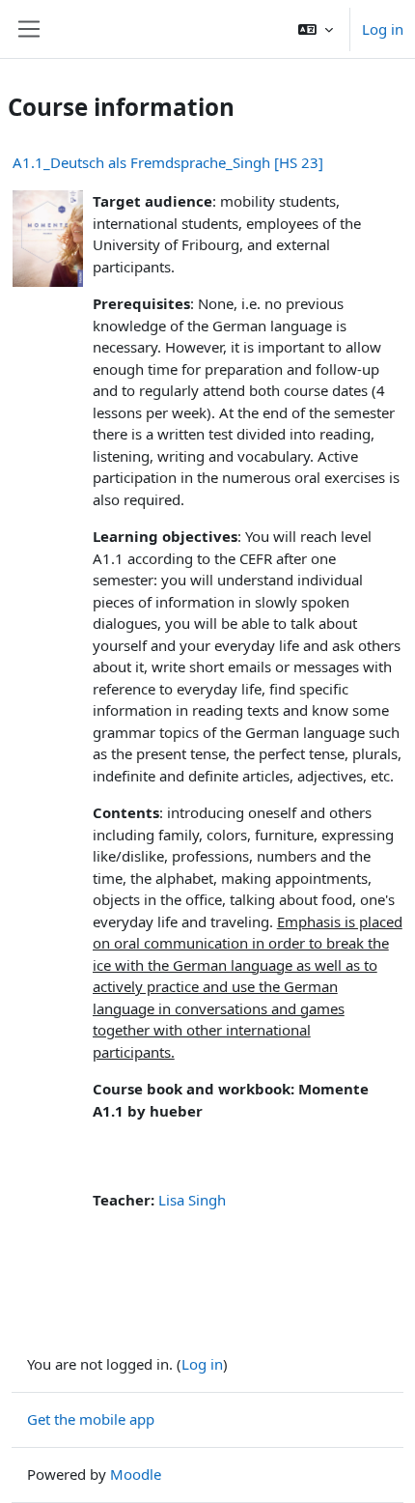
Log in (382, 29)
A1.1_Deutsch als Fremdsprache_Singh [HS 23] (168, 162)
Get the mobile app (90, 1419)
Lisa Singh (192, 1199)
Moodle (135, 1474)
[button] (316, 29)
